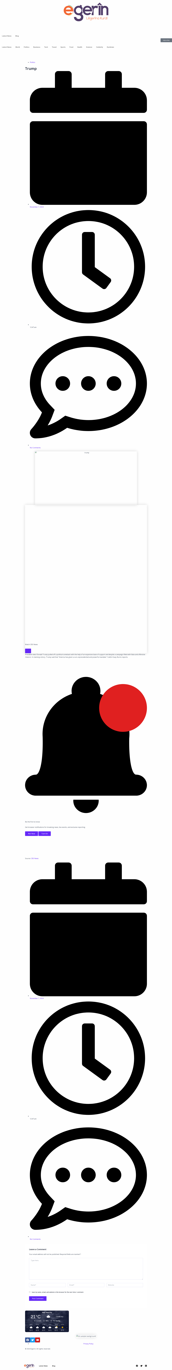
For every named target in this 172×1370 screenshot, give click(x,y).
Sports (63, 47)
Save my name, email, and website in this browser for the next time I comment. (58, 1292)
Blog (17, 36)
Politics (26, 47)
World (17, 47)
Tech (46, 47)
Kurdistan (110, 47)
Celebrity (99, 47)
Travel (54, 47)
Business (36, 47)
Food (71, 47)
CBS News (35, 858)
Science (89, 47)
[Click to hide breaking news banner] (28, 651)
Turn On (44, 834)
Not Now (31, 834)
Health (79, 47)
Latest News (6, 36)
